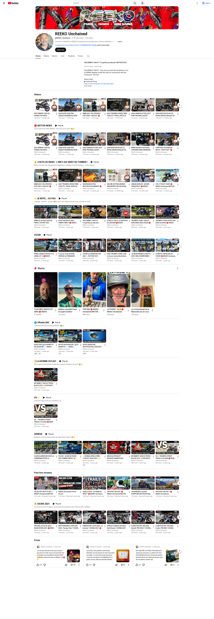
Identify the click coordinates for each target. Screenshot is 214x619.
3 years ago (106, 547)
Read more (88, 86)
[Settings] (197, 3)
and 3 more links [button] (103, 45)
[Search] (134, 3)
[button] (88, 86)
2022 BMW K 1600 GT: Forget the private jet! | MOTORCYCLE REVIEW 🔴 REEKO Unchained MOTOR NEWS (106, 62)
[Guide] (4, 3)
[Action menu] (79, 565)
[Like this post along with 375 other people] (87, 565)
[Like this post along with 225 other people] (137, 565)
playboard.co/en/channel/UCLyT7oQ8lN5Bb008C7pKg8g (77, 45)
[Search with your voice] (142, 3)
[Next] (179, 105)
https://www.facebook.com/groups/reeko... (99, 84)
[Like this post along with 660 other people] (38, 565)
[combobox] (102, 3)
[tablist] (107, 56)
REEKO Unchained (39, 152)
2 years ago (57, 547)
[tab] (38, 56)
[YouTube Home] (13, 3)
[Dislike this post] (44, 565)
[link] (58, 556)
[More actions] (56, 114)
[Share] (66, 565)
